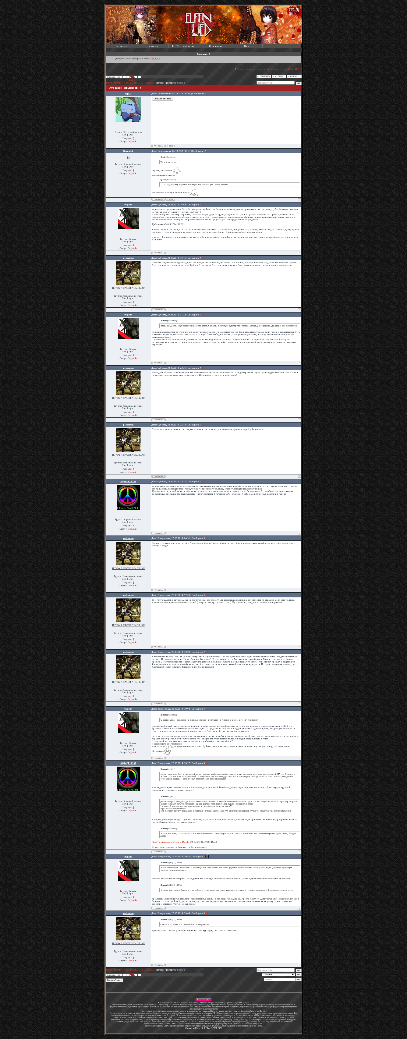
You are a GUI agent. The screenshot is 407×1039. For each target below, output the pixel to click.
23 (203, 481)
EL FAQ (156, 58)
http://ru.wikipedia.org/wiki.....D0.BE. (170, 842)
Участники (262, 69)
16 (207, 93)
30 (207, 913)
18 (203, 204)
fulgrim (128, 204)
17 (207, 151)
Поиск (291, 69)
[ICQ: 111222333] (170, 199)
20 (203, 314)
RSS (298, 69)
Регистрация (215, 46)
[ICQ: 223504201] (170, 146)
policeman (128, 258)
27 (207, 708)
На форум (153, 46)
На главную (121, 46)
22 (203, 424)
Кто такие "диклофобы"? (167, 83)
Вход (246, 46)
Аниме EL (149, 83)
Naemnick (128, 151)
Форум (109, 83)
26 (207, 652)
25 (207, 595)
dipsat (128, 93)
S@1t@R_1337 (128, 481)
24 (207, 538)
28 (207, 763)
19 (203, 258)
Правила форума (277, 69)
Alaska (130, 80)
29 (207, 856)
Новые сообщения (246, 69)
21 (203, 368)
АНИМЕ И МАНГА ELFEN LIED (128, 83)
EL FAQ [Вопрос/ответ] (184, 46)
